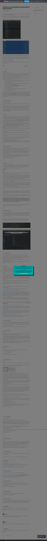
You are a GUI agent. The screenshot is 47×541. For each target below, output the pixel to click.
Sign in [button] (41, 1)
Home (5, 1)
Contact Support (27, 1)
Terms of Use (27, 271)
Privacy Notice (22, 271)
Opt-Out (28, 272)
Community (31, 1)
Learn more (25, 269)
